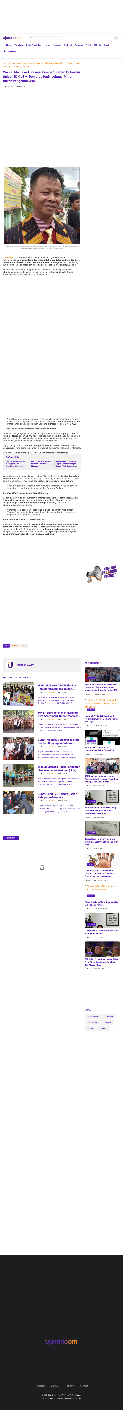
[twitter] (10, 652)
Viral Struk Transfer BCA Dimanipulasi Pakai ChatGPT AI (100, 749)
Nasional (57, 45)
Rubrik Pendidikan (34, 45)
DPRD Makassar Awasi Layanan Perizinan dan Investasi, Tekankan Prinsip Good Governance (101, 779)
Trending (19, 45)
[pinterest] (19, 652)
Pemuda (91, 710)
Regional (68, 45)
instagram (69, 1386)
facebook (41, 1386)
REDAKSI (78, 1399)
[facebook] (107, 56)
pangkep (91, 896)
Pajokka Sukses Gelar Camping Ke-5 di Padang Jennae (102, 903)
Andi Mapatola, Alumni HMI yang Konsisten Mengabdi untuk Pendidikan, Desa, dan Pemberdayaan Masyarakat (101, 810)
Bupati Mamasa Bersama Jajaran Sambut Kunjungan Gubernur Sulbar (58, 741)
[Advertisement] (61, 17)
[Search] (59, 38)
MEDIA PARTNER (48, 1399)
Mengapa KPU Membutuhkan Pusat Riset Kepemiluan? (102, 932)
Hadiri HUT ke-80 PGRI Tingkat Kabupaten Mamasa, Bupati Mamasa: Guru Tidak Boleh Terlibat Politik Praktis (57, 687)
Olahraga (78, 45)
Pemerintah (92, 1022)
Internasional (10, 51)
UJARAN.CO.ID (10, 257)
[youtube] (118, 56)
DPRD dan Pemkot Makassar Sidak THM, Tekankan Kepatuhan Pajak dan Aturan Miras (101, 962)
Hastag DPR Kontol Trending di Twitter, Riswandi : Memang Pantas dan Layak (102, 719)
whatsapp (55, 1386)
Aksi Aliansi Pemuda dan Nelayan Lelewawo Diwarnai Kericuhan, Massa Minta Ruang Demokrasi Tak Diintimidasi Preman (102, 687)
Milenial (97, 45)
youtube (84, 1386)
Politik (88, 45)
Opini (106, 45)
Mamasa (15, 645)
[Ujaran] (12, 39)
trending (91, 678)
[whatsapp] (111, 56)
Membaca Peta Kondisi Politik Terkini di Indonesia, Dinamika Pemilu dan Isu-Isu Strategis (99, 873)
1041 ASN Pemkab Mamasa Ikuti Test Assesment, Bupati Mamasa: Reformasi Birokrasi (58, 714)
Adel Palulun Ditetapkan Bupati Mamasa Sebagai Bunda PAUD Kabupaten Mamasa (66, 463)
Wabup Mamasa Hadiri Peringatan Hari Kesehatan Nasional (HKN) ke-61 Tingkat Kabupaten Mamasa (15, 463)
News (47, 45)
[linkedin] (24, 652)
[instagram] (115, 56)
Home (9, 45)
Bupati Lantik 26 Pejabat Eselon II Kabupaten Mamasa (41, 463)
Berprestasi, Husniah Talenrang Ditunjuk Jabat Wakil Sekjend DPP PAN (101, 842)
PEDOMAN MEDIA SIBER (64, 1399)
